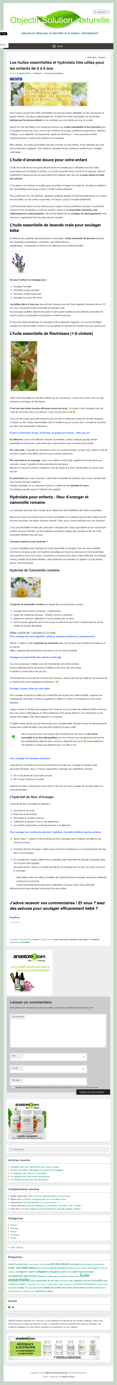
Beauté (14, 1224)
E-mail (15, 1067)
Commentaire (18, 1016)
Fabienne (38, 73)
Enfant (35, 939)
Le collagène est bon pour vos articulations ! (30, 1179)
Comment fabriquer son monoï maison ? (40, 1202)
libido (105, 1280)
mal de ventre (41, 1284)
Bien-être (14, 1228)
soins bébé (83, 939)
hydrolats (73, 939)
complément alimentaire (22, 1276)
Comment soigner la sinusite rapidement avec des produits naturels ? (51, 1208)
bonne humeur (58, 1268)
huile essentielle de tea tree (44, 1280)
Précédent (91, 57)
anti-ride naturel (59, 1264)
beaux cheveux (43, 1268)
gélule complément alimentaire (66, 1276)
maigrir (22, 1283)
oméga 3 (22, 1287)
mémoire (78, 1283)
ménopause (89, 1283)
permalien (25, 942)
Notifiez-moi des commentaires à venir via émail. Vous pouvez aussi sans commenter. (57, 1087)
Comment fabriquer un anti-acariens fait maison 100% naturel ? (54, 1205)
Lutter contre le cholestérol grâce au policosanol (49, 1195)
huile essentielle (61, 939)
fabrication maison (45, 1276)
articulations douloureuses (93, 1264)
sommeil (11, 1291)
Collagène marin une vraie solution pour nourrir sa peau (35, 1166)
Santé (13, 1237)
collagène (41, 1271)
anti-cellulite (44, 1264)
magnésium (13, 1284)
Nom (14, 1055)
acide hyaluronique (18, 1264)
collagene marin (25, 1271)
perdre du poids (51, 1287)
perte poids (66, 1287)
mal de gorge (30, 1284)
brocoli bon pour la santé (76, 1268)
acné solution (34, 1264)
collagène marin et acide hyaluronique (71, 1271)
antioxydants (75, 1264)
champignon (93, 1267)
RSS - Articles (17, 1247)
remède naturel (93, 1287)
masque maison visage (55, 1284)
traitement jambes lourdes (25, 1291)
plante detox (79, 1287)
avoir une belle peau (22, 1267)
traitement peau (44, 1291)
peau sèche (38, 1287)
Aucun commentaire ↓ (54, 73)
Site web (16, 1080)
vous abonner (78, 1087)
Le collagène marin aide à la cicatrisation (28, 1173)
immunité (96, 1280)
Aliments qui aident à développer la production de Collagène (37, 1169)
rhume (104, 1288)
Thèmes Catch (68, 1376)
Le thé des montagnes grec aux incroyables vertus (44, 1199)
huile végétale (75, 1280)
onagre (29, 1288)
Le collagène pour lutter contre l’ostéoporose (30, 1176)
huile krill (63, 1280)
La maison (15, 1234)
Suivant (102, 57)
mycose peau (68, 1284)
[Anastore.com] (29, 994)
